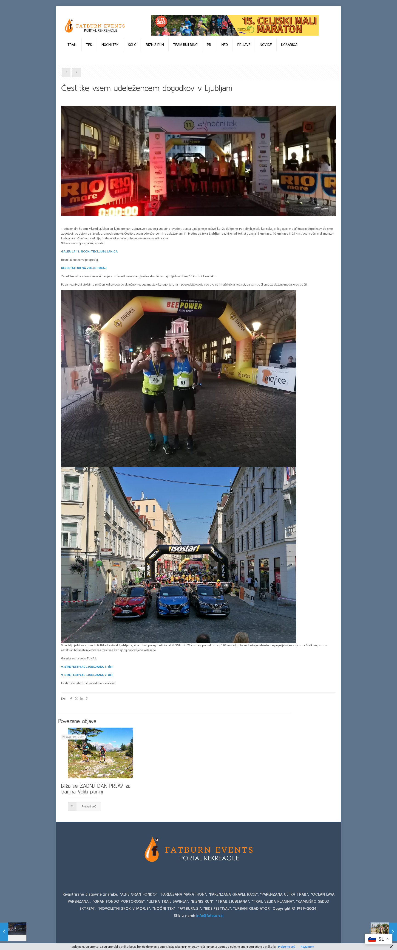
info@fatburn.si (210, 915)
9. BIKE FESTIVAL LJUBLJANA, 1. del (87, 666)
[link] (72, 56)
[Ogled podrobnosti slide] (235, 25)
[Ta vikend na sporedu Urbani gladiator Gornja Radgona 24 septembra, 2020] (384, 931)
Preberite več (286, 946)
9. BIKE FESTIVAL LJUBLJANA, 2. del (87, 675)
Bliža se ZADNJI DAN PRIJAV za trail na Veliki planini (95, 789)
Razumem (307, 946)
